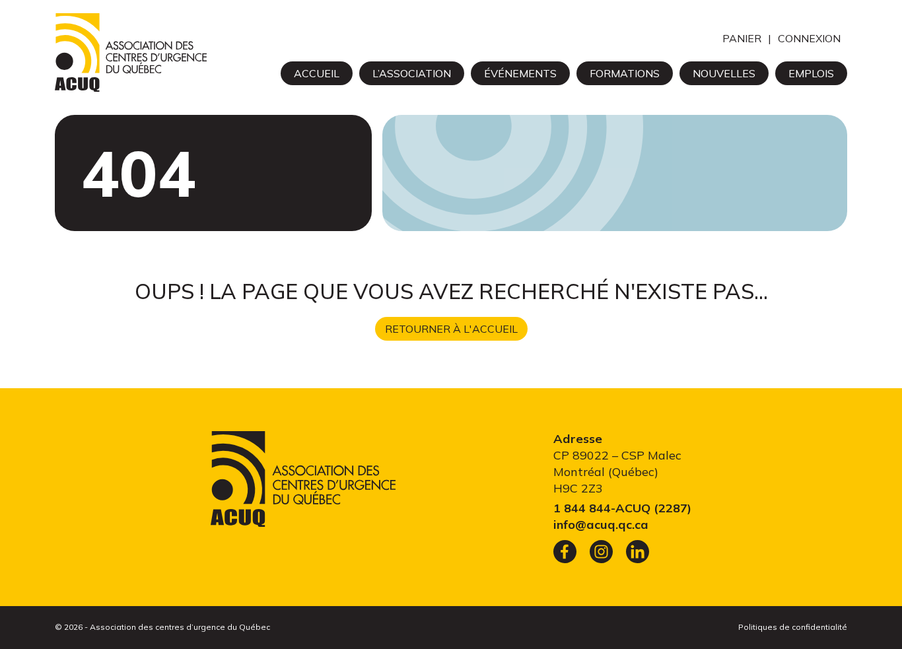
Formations (625, 73)
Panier (741, 38)
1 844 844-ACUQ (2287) (622, 508)
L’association (411, 73)
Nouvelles (724, 73)
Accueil (316, 73)
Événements (520, 73)
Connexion (809, 38)
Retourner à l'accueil (451, 328)
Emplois (811, 73)
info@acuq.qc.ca (600, 524)
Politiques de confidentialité (792, 627)
